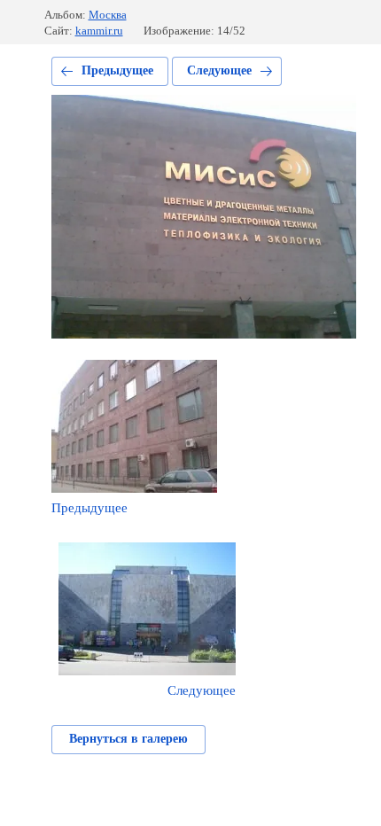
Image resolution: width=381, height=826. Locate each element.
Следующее (219, 70)
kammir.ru (99, 30)
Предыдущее (117, 70)
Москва (108, 14)
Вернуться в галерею (128, 738)
